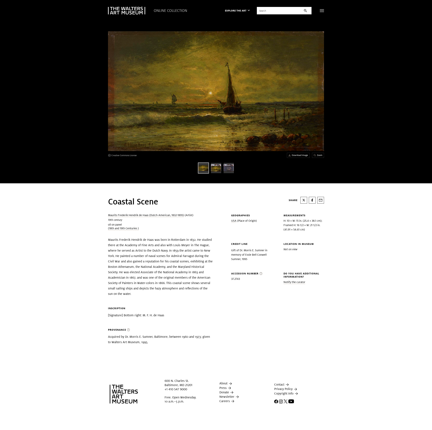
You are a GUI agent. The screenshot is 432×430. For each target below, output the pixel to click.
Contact (279, 384)
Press (223, 388)
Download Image (300, 155)
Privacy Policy (283, 389)
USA (233, 221)
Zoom (319, 155)
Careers (225, 401)
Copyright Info (284, 393)
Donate (224, 392)
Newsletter (227, 397)
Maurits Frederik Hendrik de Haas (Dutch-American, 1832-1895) (146, 215)
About (223, 383)
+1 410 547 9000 (176, 389)
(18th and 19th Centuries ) (123, 228)
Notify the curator (294, 282)
